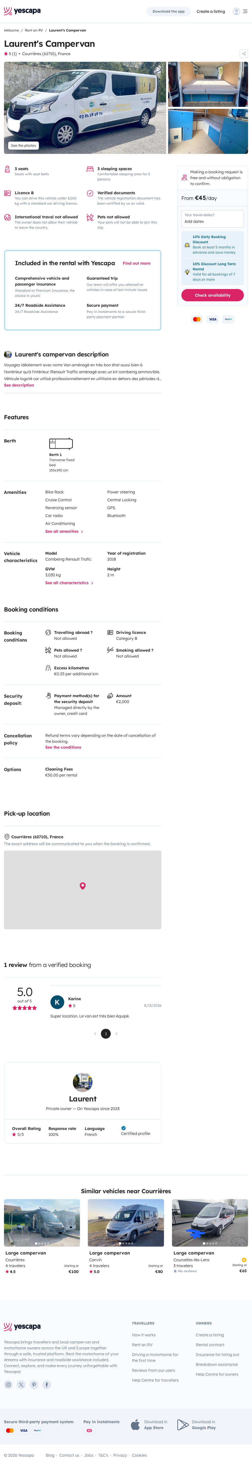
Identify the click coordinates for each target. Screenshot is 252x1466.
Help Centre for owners (217, 1374)
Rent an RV (142, 1344)
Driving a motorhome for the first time (155, 1357)
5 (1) (13, 53)
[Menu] (240, 11)
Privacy (120, 1455)
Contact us (69, 1455)
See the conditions (63, 747)
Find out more (136, 263)
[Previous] (10, 1223)
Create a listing (211, 11)
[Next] (74, 1223)
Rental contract (210, 1344)
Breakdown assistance (217, 1364)
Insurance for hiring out (217, 1354)
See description (19, 385)
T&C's (103, 1455)
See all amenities (62, 531)
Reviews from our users (153, 1370)
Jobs (88, 1455)
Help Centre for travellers (155, 1380)
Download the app (169, 11)
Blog (50, 1455)
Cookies (139, 1455)
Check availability (213, 295)
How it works (144, 1334)
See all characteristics (67, 582)
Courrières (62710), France (46, 53)
